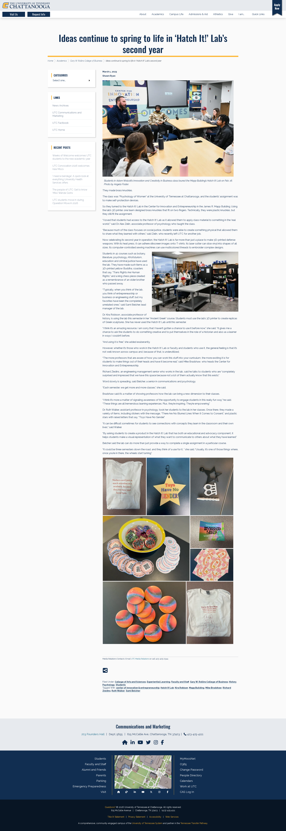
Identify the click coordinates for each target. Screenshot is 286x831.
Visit (103, 791)
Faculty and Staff (180, 682)
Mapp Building (196, 688)
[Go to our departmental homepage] (125, 743)
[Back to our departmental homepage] (118, 792)
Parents (101, 775)
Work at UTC (188, 786)
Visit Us (14, 14)
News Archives (60, 105)
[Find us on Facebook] (167, 792)
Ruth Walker (118, 691)
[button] (265, 5)
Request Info (38, 14)
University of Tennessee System (147, 823)
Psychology (108, 685)
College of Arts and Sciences (130, 682)
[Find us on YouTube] (141, 743)
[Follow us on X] (151, 792)
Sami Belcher (133, 691)
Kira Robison (181, 688)
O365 (183, 764)
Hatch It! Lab (167, 688)
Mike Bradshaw (213, 688)
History (232, 682)
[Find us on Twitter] (148, 743)
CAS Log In (187, 791)
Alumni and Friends (94, 769)
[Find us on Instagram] (156, 743)
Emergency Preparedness (89, 786)
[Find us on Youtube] (143, 792)
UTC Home (58, 129)
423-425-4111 (195, 734)
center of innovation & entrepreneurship (138, 688)
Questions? (110, 807)
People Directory (191, 775)
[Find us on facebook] (162, 743)
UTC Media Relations (140, 659)
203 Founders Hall (92, 734)
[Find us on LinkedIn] (132, 743)
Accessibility (155, 817)
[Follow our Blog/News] (126, 792)
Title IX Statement (116, 817)
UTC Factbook (60, 122)
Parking (101, 780)
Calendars (186, 780)
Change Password (191, 769)
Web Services (172, 817)
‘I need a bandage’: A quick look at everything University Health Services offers (70, 179)
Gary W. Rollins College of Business (209, 682)
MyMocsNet (187, 758)
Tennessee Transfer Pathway (193, 823)
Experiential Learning (158, 682)
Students (121, 685)
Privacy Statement (136, 817)
